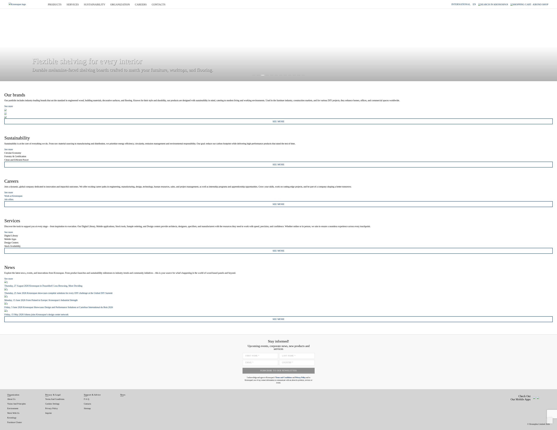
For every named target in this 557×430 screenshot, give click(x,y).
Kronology (11, 418)
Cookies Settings (52, 404)
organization (120, 4)
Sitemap (87, 408)
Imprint (48, 413)
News (122, 395)
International (460, 4)
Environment (12, 408)
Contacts (87, 404)
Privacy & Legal (52, 395)
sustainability (94, 4)
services (73, 4)
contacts (158, 4)
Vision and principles (16, 404)
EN (474, 4)
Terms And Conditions (54, 399)
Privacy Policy (51, 408)
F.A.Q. (87, 399)
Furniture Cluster (14, 422)
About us (11, 399)
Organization (13, 395)
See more (8, 106)
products (55, 4)
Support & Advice (92, 395)
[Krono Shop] (529, 4)
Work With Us (13, 413)
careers (141, 4)
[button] (6, 40)
